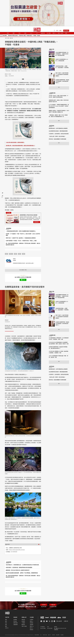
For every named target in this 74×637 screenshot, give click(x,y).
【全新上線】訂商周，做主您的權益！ (57, 136)
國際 (8, 38)
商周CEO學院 (60, 33)
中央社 (6, 75)
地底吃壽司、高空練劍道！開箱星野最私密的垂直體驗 (19, 567)
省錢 (6, 253)
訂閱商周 (31, 619)
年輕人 (11, 253)
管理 (6, 624)
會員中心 (31, 628)
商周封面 (23, 619)
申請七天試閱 (24, 626)
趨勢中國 (11, 38)
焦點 (6, 619)
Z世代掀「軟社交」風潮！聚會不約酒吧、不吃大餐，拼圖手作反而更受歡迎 (58, 96)
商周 (6, 38)
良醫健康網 (15, 624)
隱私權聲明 (57, 634)
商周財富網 (15, 622)
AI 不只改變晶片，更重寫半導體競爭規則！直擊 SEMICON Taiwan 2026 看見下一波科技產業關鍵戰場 (59, 106)
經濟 (19, 253)
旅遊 (15, 253)
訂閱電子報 (66, 621)
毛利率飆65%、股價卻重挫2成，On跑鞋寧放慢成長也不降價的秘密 (22, 564)
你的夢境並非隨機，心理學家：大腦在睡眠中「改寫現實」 (62, 66)
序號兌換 (31, 629)
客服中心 (31, 621)
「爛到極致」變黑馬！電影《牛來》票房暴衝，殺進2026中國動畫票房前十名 (58, 115)
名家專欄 (15, 619)
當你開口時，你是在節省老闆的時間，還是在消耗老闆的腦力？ (20, 145)
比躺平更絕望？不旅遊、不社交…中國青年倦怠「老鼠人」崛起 (21, 240)
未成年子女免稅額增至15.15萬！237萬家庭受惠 (62, 60)
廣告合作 (49, 634)
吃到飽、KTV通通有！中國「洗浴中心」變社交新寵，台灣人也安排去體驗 (23, 234)
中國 (23, 253)
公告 (40, 634)
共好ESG (6, 628)
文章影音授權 (45, 634)
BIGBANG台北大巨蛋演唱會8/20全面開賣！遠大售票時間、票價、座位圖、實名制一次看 (59, 343)
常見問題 (53, 634)
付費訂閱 (53, 604)
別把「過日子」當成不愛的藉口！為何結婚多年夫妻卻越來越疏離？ (62, 74)
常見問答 (31, 622)
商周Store (54, 33)
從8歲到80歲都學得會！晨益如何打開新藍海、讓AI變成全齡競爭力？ (62, 81)
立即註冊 (43, 604)
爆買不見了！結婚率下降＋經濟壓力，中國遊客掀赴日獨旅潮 (20, 238)
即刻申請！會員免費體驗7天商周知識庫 (57, 139)
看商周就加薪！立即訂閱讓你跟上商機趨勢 (58, 128)
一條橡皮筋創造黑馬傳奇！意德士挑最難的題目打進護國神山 (20, 231)
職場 (6, 626)
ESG (37, 33)
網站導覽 (62, 634)
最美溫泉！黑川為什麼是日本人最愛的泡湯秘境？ (18, 570)
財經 (6, 622)
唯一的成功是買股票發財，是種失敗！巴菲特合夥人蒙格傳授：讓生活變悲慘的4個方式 (23, 244)
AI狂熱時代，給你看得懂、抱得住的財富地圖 (59, 133)
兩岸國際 (23, 621)
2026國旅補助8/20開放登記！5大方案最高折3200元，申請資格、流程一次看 (59, 338)
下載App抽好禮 (59, 621)
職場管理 (23, 624)
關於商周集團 (37, 634)
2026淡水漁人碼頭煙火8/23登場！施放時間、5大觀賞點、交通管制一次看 (59, 352)
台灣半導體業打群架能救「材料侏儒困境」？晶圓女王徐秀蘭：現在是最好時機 (62, 54)
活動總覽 (31, 624)
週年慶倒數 (66, 30)
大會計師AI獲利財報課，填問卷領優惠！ (15, 142)
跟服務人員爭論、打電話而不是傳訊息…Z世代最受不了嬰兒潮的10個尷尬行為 (59, 111)
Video (31, 33)
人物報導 (23, 622)
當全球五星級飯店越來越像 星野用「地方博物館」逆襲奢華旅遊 (22, 573)
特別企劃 (15, 621)
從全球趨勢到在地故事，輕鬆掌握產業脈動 (58, 131)
